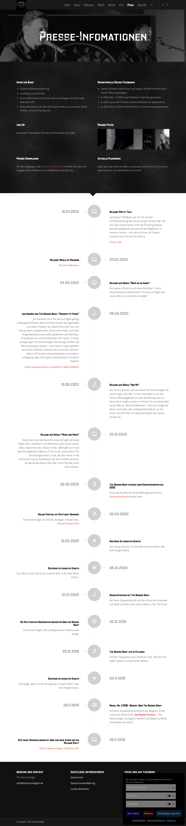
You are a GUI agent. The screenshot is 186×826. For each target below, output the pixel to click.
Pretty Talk (115, 242)
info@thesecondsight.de (30, 783)
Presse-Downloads (52, 166)
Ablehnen (148, 813)
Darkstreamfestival (120, 496)
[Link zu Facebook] (163, 4)
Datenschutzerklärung (156, 820)
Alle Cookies (133, 813)
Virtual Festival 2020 (68, 523)
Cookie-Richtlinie (138, 820)
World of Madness (69, 265)
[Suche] (152, 5)
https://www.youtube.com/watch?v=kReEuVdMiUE (51, 367)
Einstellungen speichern (169, 813)
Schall (162, 710)
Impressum (171, 820)
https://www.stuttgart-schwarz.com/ (59, 748)
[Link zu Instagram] (167, 4)
